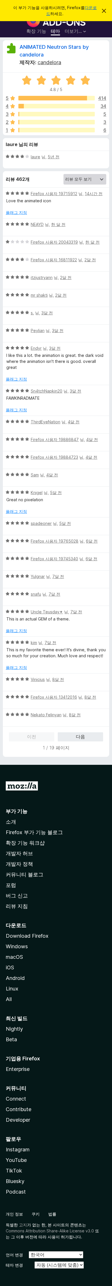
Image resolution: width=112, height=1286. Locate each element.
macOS (14, 957)
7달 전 (58, 576)
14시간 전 (94, 193)
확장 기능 (36, 31)
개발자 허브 (19, 853)
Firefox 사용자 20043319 (54, 242)
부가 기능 (17, 811)
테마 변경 (14, 1265)
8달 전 (58, 679)
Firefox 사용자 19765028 (54, 541)
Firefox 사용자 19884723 (54, 457)
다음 (80, 736)
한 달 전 (58, 224)
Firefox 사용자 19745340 (54, 558)
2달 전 (90, 259)
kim (34, 642)
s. (32, 312)
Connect (16, 1099)
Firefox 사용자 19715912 (54, 193)
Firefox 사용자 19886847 (55, 439)
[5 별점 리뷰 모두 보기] (56, 98)
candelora (49, 62)
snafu (36, 594)
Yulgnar (38, 576)
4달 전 (74, 421)
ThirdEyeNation (45, 421)
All (9, 999)
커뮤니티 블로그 (24, 874)
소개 (11, 822)
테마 (55, 31)
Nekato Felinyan (46, 714)
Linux (12, 989)
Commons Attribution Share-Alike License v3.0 (50, 1230)
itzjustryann (42, 277)
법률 (52, 1214)
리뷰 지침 (17, 906)
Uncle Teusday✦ (47, 611)
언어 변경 (14, 1254)
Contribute (18, 1109)
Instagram (18, 1149)
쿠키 (36, 1214)
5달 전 (56, 492)
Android (15, 978)
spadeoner (41, 523)
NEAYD (37, 224)
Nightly (14, 1029)
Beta (11, 1039)
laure (35, 156)
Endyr (36, 348)
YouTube (16, 1160)
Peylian (38, 330)
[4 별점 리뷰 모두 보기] (56, 106)
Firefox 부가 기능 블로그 (34, 832)
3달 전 (47, 312)
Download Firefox (27, 936)
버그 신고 (17, 896)
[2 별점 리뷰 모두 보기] (56, 122)
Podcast (16, 1192)
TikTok (14, 1171)
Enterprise (18, 1069)
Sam (35, 474)
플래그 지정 (16, 212)
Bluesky (15, 1181)
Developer (18, 1120)
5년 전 (53, 156)
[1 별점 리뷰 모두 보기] (56, 130)
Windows (17, 946)
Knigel (37, 492)
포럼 (11, 885)
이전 (31, 736)
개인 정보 (14, 1214)
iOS (10, 967)
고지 (23, 1224)
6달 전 (92, 541)
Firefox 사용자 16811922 (54, 259)
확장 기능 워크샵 (25, 843)
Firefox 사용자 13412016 (54, 697)
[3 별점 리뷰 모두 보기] (56, 114)
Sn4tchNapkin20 (46, 391)
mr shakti (39, 295)
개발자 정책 (19, 864)
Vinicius (38, 679)
